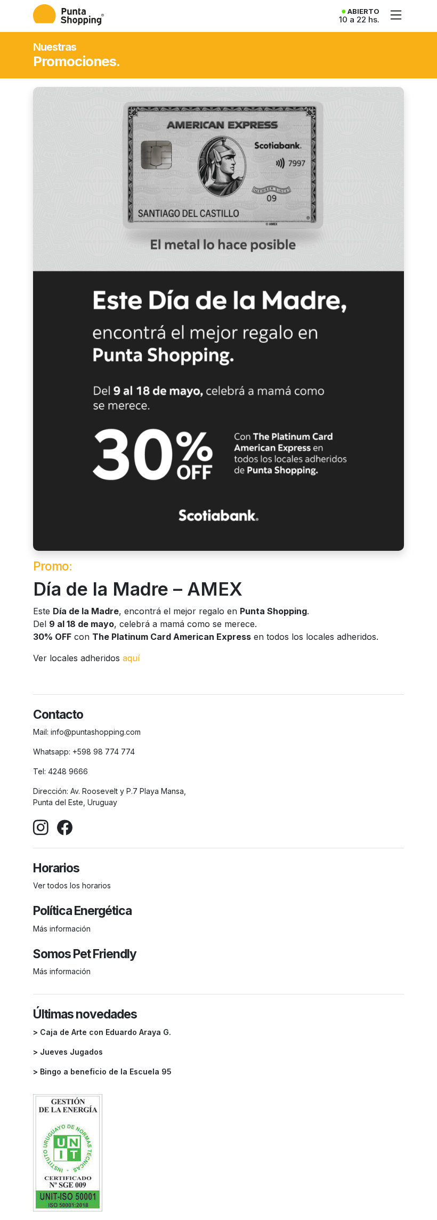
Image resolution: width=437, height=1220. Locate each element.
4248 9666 (68, 771)
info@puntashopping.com (96, 731)
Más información (62, 928)
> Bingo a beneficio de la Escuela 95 (102, 1071)
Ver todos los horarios (72, 885)
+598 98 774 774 (103, 751)
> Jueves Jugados (68, 1051)
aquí (131, 658)
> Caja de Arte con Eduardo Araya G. (102, 1032)
